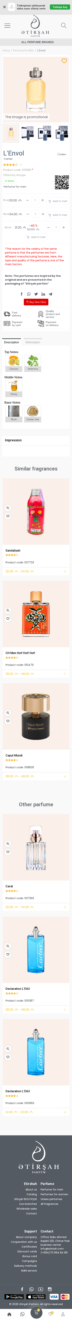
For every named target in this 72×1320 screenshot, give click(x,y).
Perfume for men (23, 50)
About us (31, 1189)
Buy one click (37, 302)
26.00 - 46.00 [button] (20, 674)
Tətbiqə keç (60, 7)
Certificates (29, 1246)
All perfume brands (37, 42)
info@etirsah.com (52, 1249)
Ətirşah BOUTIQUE (25, 1199)
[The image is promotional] (36, 511)
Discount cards (27, 1251)
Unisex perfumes (51, 1199)
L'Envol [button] (41, 50)
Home (6, 50)
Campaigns (29, 1261)
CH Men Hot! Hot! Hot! (20, 653)
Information (32, 342)
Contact (31, 1213)
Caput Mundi (14, 755)
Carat (9, 886)
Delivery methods (25, 1266)
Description (11, 342)
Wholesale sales (26, 1209)
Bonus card (30, 1256)
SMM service (29, 1270)
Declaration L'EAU (18, 989)
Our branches (28, 1204)
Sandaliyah (13, 550)
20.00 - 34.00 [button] (20, 571)
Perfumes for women (54, 1194)
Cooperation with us (24, 1242)
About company (26, 1237)
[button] (8, 508)
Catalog (32, 1194)
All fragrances (49, 1204)
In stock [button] (9, 180)
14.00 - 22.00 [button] (19, 1112)
